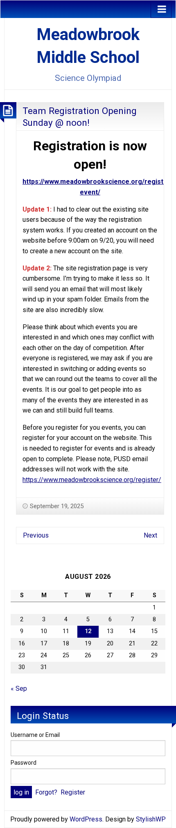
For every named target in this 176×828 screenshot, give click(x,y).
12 (88, 631)
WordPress (86, 819)
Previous (36, 535)
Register (73, 792)
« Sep (19, 688)
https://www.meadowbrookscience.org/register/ (92, 480)
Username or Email (35, 735)
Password (23, 762)
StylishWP (151, 819)
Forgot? (46, 792)
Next (150, 535)
